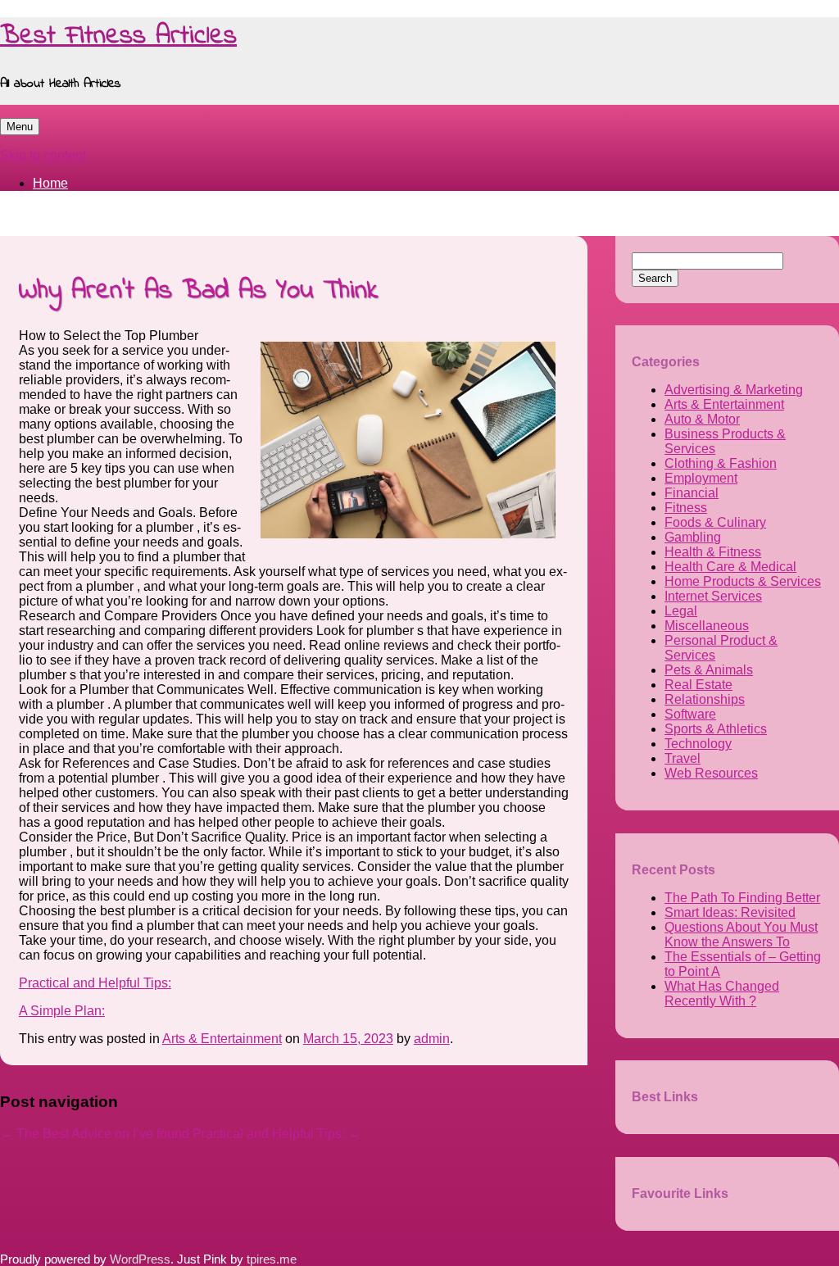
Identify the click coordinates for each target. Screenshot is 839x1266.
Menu (20, 126)
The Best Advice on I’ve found (94, 1134)
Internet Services (713, 596)
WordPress (140, 1259)
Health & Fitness (712, 552)
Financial (691, 493)
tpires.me (272, 1259)
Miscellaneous (706, 626)
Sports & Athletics (715, 729)
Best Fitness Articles (118, 36)
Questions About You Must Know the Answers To (741, 934)
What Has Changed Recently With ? (721, 993)
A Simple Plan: (62, 1011)
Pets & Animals (708, 670)
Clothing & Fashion (720, 463)
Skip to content (43, 155)
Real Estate (698, 685)
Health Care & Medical (730, 567)
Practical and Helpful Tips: (95, 983)
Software (690, 714)
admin (432, 1039)
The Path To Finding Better (742, 898)
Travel (682, 758)
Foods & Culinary (715, 522)
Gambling (692, 537)
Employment (700, 478)
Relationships (704, 699)
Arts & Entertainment (222, 1039)
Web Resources (711, 773)
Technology (698, 744)
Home (50, 183)
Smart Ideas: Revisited (730, 912)
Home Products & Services (742, 581)
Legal (680, 611)
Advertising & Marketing (733, 390)
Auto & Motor (702, 419)
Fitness (685, 508)
